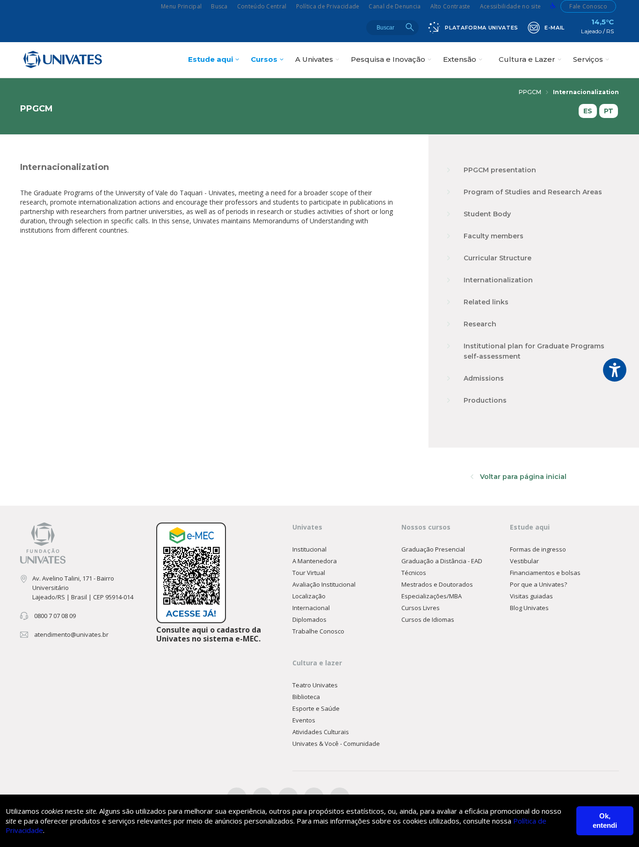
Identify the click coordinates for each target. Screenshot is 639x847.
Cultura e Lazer (527, 59)
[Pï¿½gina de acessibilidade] (552, 6)
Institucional (309, 549)
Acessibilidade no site (510, 6)
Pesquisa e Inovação (388, 59)
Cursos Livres (420, 608)
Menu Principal (181, 6)
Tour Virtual (308, 572)
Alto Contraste (450, 6)
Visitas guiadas (531, 596)
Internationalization (498, 280)
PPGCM (530, 92)
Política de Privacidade (328, 6)
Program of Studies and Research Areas (533, 192)
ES (587, 111)
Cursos (264, 59)
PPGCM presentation (500, 170)
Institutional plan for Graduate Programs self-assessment (534, 351)
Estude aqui (210, 59)
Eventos (303, 720)
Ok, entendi (605, 820)
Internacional (311, 608)
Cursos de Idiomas (427, 619)
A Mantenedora (314, 561)
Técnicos (413, 572)
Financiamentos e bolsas (545, 572)
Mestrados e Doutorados (437, 584)
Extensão (459, 59)
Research (480, 324)
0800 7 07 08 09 (55, 615)
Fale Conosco (588, 6)
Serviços (588, 59)
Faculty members (493, 236)
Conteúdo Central (262, 6)
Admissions (484, 378)
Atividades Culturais (320, 732)
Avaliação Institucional (324, 584)
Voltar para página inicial (522, 476)
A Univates (314, 59)
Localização (309, 596)
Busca (219, 6)
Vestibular (524, 561)
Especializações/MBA (431, 596)
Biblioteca (306, 696)
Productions (485, 400)
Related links (486, 302)
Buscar (410, 27)
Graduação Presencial (433, 549)
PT (608, 111)
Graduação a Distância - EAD (441, 561)
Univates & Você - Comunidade (336, 743)
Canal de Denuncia (395, 6)
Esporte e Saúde (316, 708)
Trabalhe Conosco (318, 631)
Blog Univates (529, 608)
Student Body (487, 214)
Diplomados (309, 619)
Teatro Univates (315, 685)
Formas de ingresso (538, 549)
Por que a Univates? (538, 584)
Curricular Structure (497, 258)
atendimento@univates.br (71, 634)
